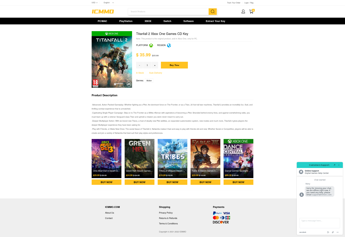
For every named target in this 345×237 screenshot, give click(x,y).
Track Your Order (233, 3)
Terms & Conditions (168, 223)
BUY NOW (106, 182)
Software (188, 21)
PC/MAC (102, 21)
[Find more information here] (320, 198)
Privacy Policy (166, 212)
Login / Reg (248, 3)
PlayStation (125, 21)
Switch (167, 21)
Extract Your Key (215, 21)
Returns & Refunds (168, 218)
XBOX (148, 21)
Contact (109, 218)
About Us (109, 212)
